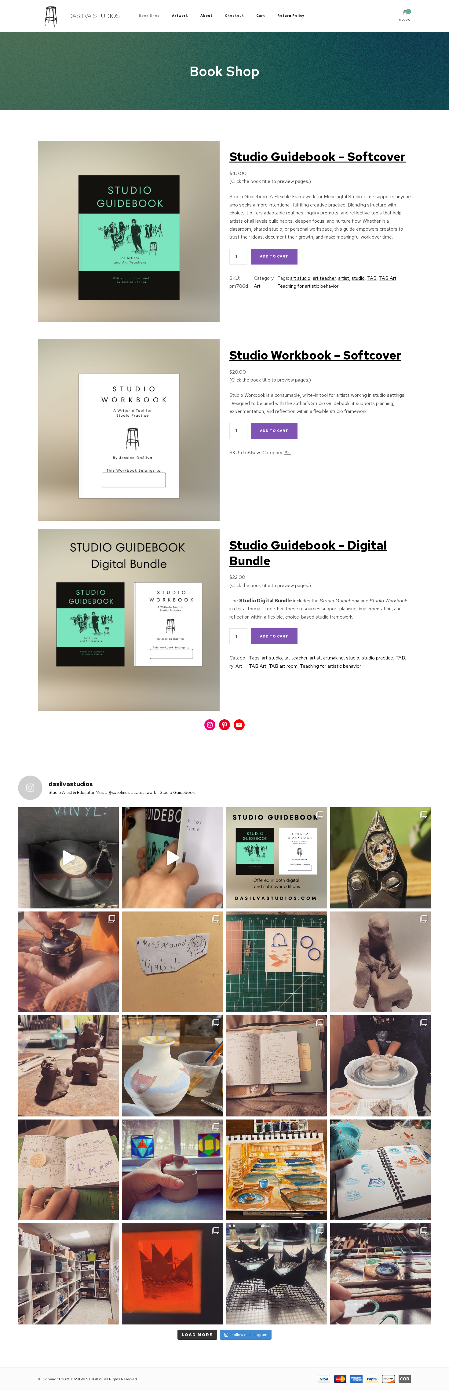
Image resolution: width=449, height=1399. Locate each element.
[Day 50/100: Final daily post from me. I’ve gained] (172, 962)
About (206, 15)
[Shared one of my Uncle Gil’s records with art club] (68, 857)
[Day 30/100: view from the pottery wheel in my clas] (276, 1170)
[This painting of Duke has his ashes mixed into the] (380, 857)
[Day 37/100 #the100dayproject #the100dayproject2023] (68, 1170)
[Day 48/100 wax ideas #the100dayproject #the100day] (276, 962)
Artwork (180, 15)
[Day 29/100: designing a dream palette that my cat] (380, 1170)
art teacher (324, 278)
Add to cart (274, 256)
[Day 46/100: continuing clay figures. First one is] (380, 962)
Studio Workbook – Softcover (315, 355)
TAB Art (387, 278)
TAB (372, 278)
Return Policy (290, 15)
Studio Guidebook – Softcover (317, 157)
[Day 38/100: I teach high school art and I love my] (380, 1065)
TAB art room (283, 666)
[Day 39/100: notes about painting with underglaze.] (276, 1065)
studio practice (377, 658)
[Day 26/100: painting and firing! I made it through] (276, 1273)
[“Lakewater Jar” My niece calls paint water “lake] (68, 962)
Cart (260, 15)
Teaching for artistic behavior (307, 286)
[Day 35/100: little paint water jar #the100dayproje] (172, 1170)
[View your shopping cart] (405, 14)
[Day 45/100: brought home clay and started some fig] (68, 1065)
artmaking (333, 658)
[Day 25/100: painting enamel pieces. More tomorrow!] (380, 1273)
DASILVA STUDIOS (94, 16)
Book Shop (149, 15)
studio (358, 278)
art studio (300, 278)
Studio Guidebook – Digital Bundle (308, 553)
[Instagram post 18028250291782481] (276, 857)
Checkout (234, 15)
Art (257, 286)
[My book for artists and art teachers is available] (172, 857)
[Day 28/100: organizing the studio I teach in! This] (68, 1273)
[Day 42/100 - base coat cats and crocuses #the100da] (172, 1065)
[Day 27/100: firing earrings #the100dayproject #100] (172, 1273)
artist (343, 278)
